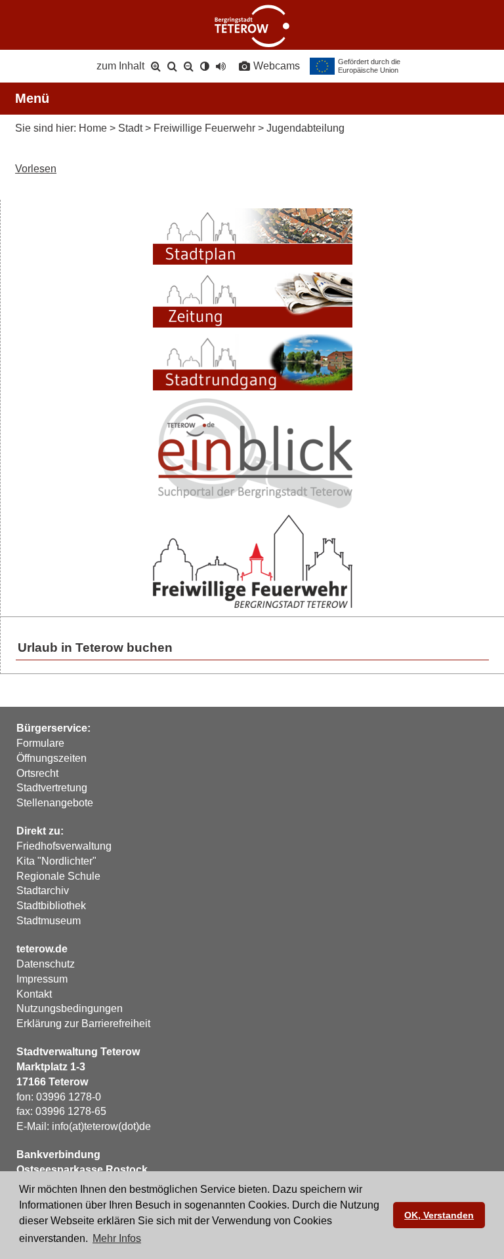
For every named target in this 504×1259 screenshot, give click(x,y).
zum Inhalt (120, 65)
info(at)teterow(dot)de (101, 1126)
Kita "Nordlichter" (56, 861)
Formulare (40, 743)
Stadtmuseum (48, 920)
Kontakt (34, 994)
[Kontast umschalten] (205, 66)
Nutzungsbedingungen (69, 1008)
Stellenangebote (54, 802)
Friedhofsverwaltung (64, 846)
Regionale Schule (58, 876)
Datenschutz (45, 963)
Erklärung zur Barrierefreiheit (83, 1023)
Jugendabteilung (305, 128)
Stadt (130, 128)
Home (93, 128)
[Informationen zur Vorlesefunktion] (221, 66)
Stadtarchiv (42, 890)
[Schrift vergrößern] (156, 66)
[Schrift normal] (172, 66)
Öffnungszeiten (51, 758)
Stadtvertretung (51, 787)
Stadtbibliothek (51, 905)
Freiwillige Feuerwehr (204, 128)
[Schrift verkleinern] (188, 66)
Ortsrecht (37, 773)
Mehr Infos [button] (117, 1238)
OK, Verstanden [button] (439, 1215)
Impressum (42, 979)
